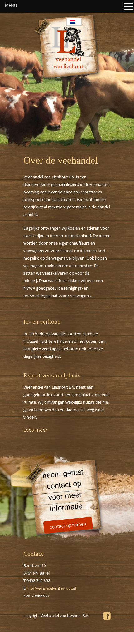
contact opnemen (68, 525)
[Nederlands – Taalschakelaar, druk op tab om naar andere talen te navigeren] (74, 22)
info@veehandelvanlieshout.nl (51, 588)
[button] (128, 6)
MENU (11, 5)
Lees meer (35, 430)
